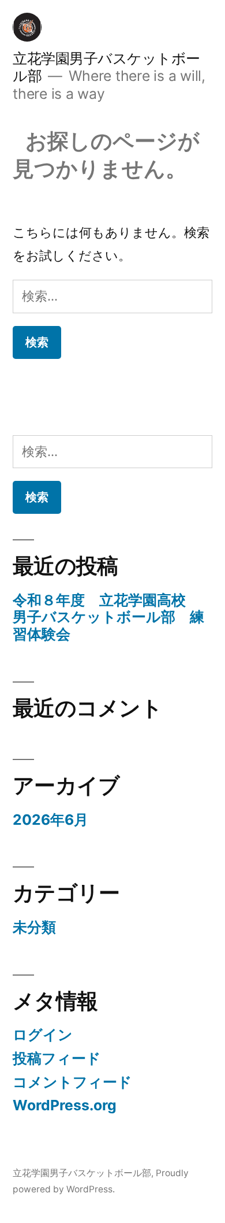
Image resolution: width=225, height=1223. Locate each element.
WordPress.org (65, 1105)
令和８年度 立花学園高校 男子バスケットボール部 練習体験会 (108, 617)
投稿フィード (57, 1058)
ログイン (43, 1034)
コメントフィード (72, 1082)
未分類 (34, 927)
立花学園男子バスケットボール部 (82, 1173)
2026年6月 (50, 819)
